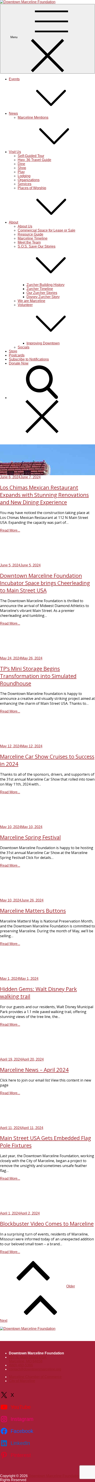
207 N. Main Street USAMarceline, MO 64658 (27, 1359)
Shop (22, 168)
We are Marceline (31, 301)
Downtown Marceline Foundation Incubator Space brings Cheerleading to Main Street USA (45, 583)
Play (21, 172)
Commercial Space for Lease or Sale (46, 230)
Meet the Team (29, 242)
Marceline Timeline (33, 238)
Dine (21, 164)
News (13, 113)
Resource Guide (30, 234)
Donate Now (18, 363)
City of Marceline (22, 1381)
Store (13, 351)
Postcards (17, 355)
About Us (25, 226)
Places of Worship (32, 188)
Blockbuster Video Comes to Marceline (47, 1223)
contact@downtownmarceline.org (35, 1369)
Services (24, 184)
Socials (23, 347)
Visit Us (15, 152)
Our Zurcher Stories (42, 293)
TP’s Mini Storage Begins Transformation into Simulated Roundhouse (38, 676)
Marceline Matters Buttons (33, 910)
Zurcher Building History (46, 285)
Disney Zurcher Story (43, 297)
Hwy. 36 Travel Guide (34, 160)
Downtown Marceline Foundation (54, 1476)
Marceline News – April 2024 (34, 1069)
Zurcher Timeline (40, 289)
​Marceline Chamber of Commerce (35, 1377)
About (13, 222)
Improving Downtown (43, 343)
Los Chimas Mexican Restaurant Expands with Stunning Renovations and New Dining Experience (44, 495)
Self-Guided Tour (31, 156)
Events (14, 79)
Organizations (29, 180)
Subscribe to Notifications (29, 359)
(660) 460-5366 (21, 1365)
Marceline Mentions (33, 117)
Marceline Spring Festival (30, 837)
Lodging (24, 176)
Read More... (10, 530)
